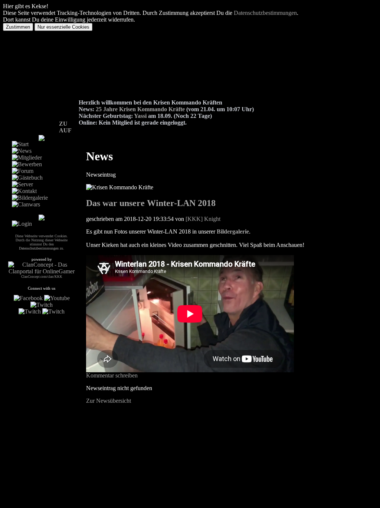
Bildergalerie (233, 231)
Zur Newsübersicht (108, 401)
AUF (65, 130)
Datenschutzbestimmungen (265, 13)
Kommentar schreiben (112, 375)
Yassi (140, 116)
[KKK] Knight (203, 219)
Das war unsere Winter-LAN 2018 (151, 203)
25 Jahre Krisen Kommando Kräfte (140, 109)
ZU (63, 123)
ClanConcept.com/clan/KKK (41, 277)
